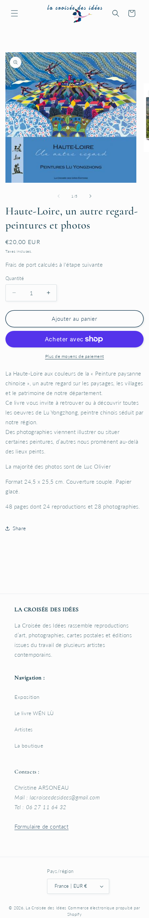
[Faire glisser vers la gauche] (59, 196)
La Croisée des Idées (46, 907)
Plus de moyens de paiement (74, 356)
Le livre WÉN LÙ (34, 713)
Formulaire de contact (41, 826)
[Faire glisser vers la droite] (90, 196)
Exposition (27, 697)
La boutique (28, 745)
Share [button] (19, 528)
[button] (14, 13)
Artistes (23, 729)
